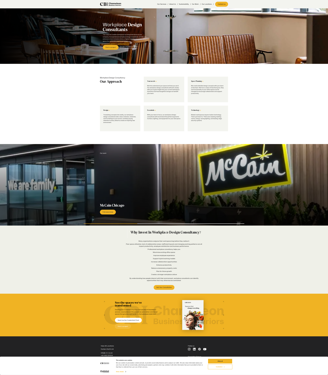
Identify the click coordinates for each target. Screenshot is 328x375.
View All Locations (107, 346)
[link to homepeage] (110, 4)
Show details (120, 371)
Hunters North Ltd (107, 349)
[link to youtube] (204, 349)
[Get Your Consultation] (164, 287)
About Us (172, 4)
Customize (219, 366)
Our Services (161, 4)
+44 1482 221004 (107, 355)
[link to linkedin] (194, 349)
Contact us (222, 4)
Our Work (195, 4)
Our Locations (207, 4)
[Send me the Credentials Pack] (128, 320)
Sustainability (184, 4)
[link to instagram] (189, 349)
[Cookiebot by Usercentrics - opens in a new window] (104, 371)
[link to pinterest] (199, 349)
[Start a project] (110, 47)
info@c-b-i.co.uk (107, 353)
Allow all (220, 361)
